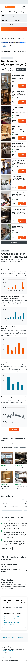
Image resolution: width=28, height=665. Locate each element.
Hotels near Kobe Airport (10, 624)
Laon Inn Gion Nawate (18, 193)
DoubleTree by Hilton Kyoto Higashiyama (18, 76)
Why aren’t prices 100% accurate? (11, 660)
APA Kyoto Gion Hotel (18, 160)
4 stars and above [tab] (7, 447)
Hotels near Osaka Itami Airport (11, 622)
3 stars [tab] (16, 447)
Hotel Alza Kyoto (16, 176)
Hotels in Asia (19, 636)
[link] (14, 429)
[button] (2, 7)
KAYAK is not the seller (8, 655)
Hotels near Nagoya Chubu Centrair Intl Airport (13, 619)
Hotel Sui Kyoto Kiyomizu (16, 127)
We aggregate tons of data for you (11, 658)
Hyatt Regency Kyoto (18, 143)
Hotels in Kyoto (9, 638)
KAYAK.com (7, 636)
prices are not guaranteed (7, 650)
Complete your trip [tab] (18, 607)
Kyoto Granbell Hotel (18, 91)
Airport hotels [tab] (7, 607)
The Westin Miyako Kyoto (17, 108)
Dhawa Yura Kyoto (17, 226)
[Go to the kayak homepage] (10, 7)
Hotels (12, 636)
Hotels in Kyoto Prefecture (17, 637)
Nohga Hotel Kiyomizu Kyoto (18, 210)
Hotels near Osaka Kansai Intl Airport (13, 616)
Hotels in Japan (6, 637)
